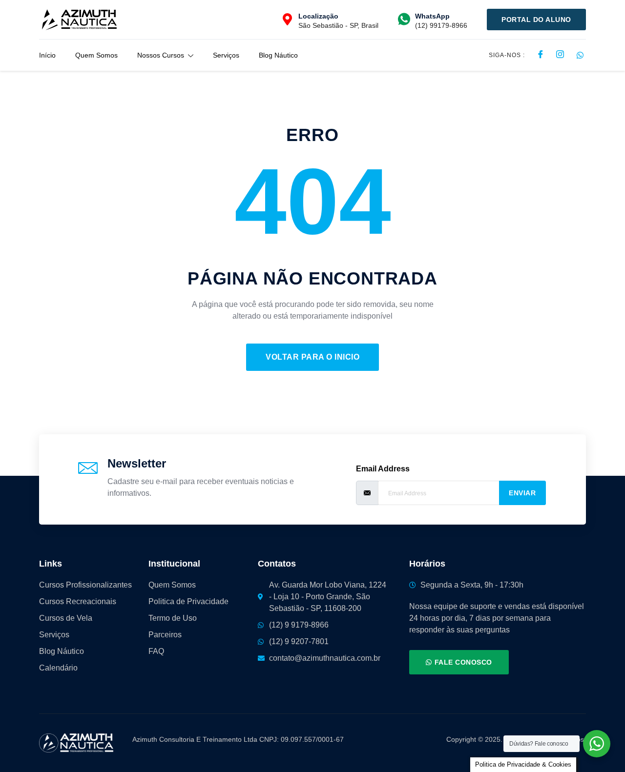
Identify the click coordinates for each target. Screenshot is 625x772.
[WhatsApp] (404, 19)
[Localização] (287, 19)
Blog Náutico (278, 55)
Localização (318, 16)
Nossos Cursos (160, 55)
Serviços (226, 55)
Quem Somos (96, 55)
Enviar (522, 493)
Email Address (383, 469)
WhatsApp (432, 16)
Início (47, 55)
